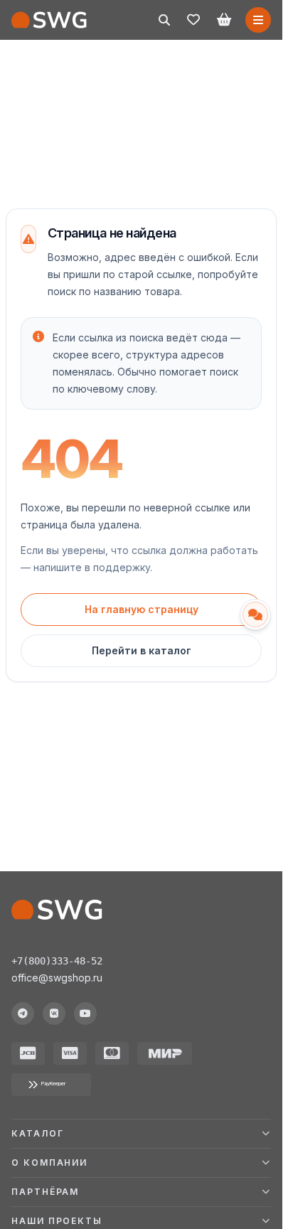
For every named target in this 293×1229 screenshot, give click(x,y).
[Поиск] (164, 20)
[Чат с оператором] (255, 614)
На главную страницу (141, 609)
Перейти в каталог (141, 650)
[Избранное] (193, 20)
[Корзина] (224, 20)
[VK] (54, 1013)
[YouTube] (85, 1013)
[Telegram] (22, 1013)
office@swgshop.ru (56, 978)
